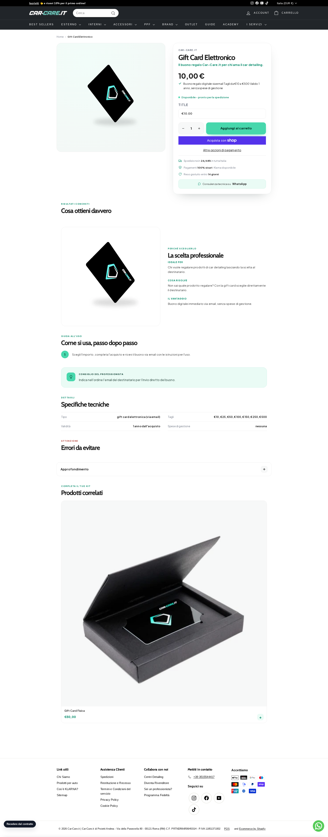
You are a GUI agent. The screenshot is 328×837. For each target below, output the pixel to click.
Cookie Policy (109, 805)
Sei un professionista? (158, 789)
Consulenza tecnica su (225, 183)
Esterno (69, 24)
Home (60, 36)
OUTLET (191, 24)
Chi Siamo (63, 776)
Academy (231, 24)
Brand (168, 24)
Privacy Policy (109, 799)
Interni (95, 24)
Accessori (124, 24)
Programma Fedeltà (156, 795)
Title (183, 105)
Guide (210, 24)
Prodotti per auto (67, 783)
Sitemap (62, 795)
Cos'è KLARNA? (67, 789)
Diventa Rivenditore (156, 783)
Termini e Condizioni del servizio (115, 791)
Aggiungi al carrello (236, 128)
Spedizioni (107, 776)
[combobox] (96, 13)
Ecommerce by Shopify (252, 828)
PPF (148, 24)
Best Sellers (41, 24)
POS (226, 828)
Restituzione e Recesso (115, 783)
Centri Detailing (153, 776)
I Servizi (255, 24)
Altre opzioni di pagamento (222, 150)
